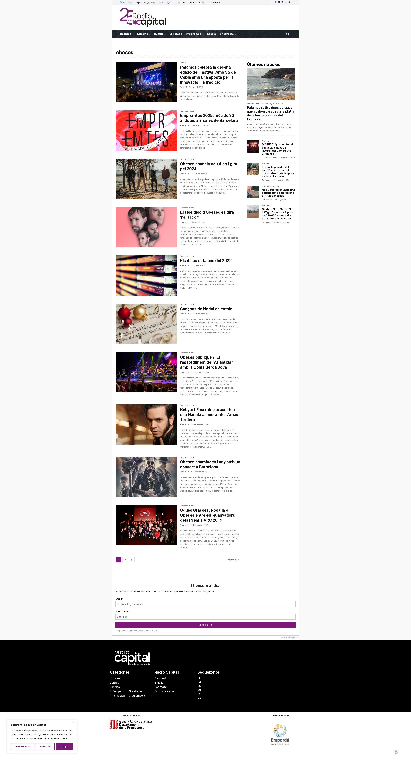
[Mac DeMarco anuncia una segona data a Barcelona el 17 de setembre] (253, 192)
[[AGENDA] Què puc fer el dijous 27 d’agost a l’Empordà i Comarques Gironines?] (253, 146)
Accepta (64, 746)
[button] (287, 34)
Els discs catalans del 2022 (206, 260)
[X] (199, 695)
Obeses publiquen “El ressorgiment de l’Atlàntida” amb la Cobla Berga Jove (206, 362)
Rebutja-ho (45, 746)
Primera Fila (184, 125)
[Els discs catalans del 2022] (146, 275)
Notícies (183, 63)
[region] (41, 737)
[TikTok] (286, 2)
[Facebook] (272, 2)
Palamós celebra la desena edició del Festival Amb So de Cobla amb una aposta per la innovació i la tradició (208, 75)
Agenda (265, 141)
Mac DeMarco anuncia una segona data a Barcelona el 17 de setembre (278, 192)
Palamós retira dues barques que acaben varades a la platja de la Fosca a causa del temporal (270, 113)
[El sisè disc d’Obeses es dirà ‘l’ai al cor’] (146, 227)
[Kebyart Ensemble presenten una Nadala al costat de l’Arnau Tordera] (146, 424)
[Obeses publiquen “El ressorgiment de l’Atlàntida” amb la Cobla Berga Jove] (146, 372)
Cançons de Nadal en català (206, 309)
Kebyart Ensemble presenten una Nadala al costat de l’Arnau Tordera (209, 414)
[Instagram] (275, 2)
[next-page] (132, 559)
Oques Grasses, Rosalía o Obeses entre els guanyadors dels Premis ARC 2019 (207, 515)
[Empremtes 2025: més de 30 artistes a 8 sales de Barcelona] (146, 130)
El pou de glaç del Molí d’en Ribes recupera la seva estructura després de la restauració (278, 172)
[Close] (74, 722)
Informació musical (187, 111)
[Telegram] (282, 2)
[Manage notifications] (395, 751)
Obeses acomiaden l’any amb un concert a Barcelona (210, 464)
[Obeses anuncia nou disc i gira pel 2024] (146, 179)
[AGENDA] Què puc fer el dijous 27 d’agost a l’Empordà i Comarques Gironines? (277, 149)
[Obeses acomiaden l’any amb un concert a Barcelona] (146, 477)
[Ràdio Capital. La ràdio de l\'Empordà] (143, 17)
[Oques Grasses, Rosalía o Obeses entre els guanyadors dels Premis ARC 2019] (146, 525)
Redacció (183, 87)
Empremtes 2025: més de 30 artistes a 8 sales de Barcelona (209, 118)
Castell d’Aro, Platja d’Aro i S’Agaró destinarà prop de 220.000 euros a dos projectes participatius (278, 214)
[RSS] (199, 686)
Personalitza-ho (22, 746)
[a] (173, 657)
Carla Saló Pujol (269, 157)
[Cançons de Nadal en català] (146, 324)
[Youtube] (289, 2)
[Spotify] (279, 2)
